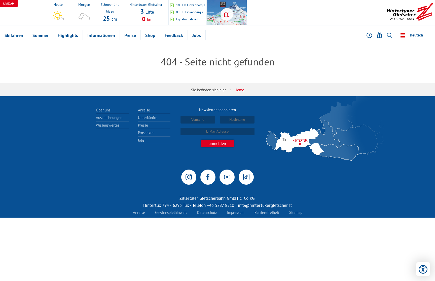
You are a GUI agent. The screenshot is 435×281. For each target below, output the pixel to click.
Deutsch (416, 35)
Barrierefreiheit (267, 212)
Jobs (196, 35)
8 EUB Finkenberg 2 (189, 12)
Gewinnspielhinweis (171, 212)
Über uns (103, 110)
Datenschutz (207, 212)
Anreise (144, 110)
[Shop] (379, 35)
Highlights (68, 35)
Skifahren (14, 35)
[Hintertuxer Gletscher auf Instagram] (188, 177)
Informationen (101, 35)
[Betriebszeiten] (369, 35)
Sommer (40, 35)
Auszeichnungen (109, 117)
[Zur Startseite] (410, 12)
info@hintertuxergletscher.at (265, 205)
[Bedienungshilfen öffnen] (423, 269)
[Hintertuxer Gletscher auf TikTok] (246, 177)
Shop (150, 35)
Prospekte (146, 132)
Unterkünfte (147, 117)
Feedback (174, 35)
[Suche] (389, 35)
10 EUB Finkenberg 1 (190, 5)
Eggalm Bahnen (187, 19)
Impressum (235, 212)
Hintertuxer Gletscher (145, 4)
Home (239, 90)
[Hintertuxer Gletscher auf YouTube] (227, 177)
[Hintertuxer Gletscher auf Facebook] (207, 177)
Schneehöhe (110, 4)
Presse (143, 125)
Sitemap (295, 212)
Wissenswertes (107, 125)
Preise (130, 35)
